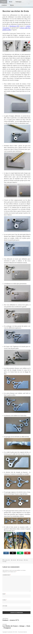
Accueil (4, 1)
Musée (12, 5)
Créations (4, 5)
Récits (10, 1)
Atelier (26, 560)
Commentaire (7, 575)
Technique (18, 1)
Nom (4, 594)
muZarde (14, 560)
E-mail (5, 600)
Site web (5, 606)
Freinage (4, 561)
